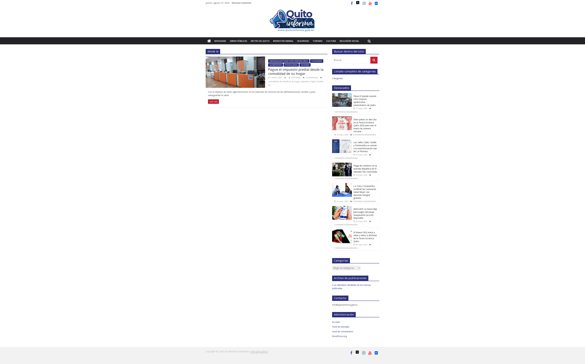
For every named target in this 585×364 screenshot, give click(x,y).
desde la (287, 81)
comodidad (273, 81)
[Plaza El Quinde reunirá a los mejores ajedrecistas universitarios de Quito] (342, 94)
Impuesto (305, 81)
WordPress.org (339, 336)
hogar (297, 81)
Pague (313, 81)
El (292, 81)
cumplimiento (276, 65)
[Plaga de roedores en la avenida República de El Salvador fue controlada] (342, 164)
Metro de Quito (260, 40)
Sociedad (305, 65)
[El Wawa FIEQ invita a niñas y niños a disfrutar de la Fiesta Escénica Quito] (342, 231)
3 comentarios (311, 77)
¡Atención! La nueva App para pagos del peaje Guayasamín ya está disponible (365, 213)
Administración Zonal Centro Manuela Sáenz (289, 61)
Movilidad (220, 40)
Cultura (331, 40)
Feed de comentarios (342, 331)
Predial (320, 81)
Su (269, 85)
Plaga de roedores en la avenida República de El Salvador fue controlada (365, 168)
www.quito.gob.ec (259, 351)
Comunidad (317, 61)
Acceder (336, 322)
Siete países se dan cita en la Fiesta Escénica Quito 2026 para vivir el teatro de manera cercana (364, 125)
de (281, 81)
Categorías (337, 78)
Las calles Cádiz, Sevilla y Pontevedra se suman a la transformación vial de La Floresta (365, 147)
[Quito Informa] (292, 11)
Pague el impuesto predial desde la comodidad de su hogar (295, 71)
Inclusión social (349, 40)
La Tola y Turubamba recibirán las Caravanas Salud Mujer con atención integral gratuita (364, 192)
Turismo (318, 40)
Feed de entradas (340, 326)
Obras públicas (238, 40)
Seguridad (303, 40)
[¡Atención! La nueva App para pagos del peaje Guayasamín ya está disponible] (342, 207)
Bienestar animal (283, 40)
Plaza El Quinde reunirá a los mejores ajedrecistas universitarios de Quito (364, 101)
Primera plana (291, 65)
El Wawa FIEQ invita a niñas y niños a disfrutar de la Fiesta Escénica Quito (365, 237)
